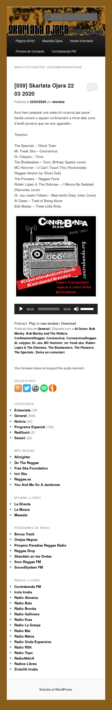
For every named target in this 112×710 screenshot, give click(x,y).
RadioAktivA (24, 658)
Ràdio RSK (23, 647)
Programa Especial (29, 426)
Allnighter (22, 456)
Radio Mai (22, 630)
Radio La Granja (27, 624)
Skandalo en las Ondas (33, 556)
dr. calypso (22, 342)
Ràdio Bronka (25, 608)
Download (68, 323)
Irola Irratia (23, 591)
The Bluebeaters (60, 347)
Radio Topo (23, 652)
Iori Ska (20, 473)
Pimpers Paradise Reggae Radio (40, 545)
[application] (56, 309)
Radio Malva (24, 636)
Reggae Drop (24, 550)
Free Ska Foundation (31, 468)
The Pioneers (84, 347)
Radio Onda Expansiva (32, 641)
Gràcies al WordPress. (56, 689)
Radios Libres (25, 663)
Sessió (19, 437)
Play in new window (43, 323)
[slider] (87, 308)
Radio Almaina (26, 597)
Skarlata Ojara (52, 40)
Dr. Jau (37, 342)
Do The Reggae (26, 462)
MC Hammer (53, 342)
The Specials (23, 352)
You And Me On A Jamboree (37, 484)
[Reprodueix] (21, 309)
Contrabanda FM (64, 51)
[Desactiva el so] (76, 309)
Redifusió (22, 432)
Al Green (81, 328)
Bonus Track (24, 533)
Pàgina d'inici (25, 40)
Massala (20, 514)
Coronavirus (55, 338)
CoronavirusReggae (81, 338)
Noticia (20, 421)
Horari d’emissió (81, 40)
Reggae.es (22, 479)
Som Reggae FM (27, 561)
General (43, 328)
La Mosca (22, 509)
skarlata (58, 101)
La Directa (22, 503)
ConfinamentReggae (29, 338)
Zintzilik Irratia (26, 669)
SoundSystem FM (28, 567)
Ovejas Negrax (26, 539)
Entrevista (22, 410)
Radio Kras (23, 619)
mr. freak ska (74, 342)
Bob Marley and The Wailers (46, 333)
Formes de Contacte (30, 51)
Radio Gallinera (26, 613)
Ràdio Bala (23, 602)
